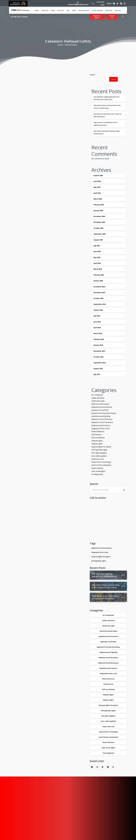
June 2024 (97, 322)
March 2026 (98, 199)
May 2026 (97, 187)
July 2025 (97, 246)
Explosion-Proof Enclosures (102, 422)
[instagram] (124, 3)
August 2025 (98, 240)
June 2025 (97, 251)
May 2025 (97, 257)
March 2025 (98, 269)
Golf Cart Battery (98, 437)
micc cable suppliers (99, 456)
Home (60, 45)
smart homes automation (101, 465)
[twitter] (117, 3)
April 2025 (97, 263)
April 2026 (97, 193)
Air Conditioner (97, 395)
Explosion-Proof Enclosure (101, 419)
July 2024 (97, 316)
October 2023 (98, 357)
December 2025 (99, 216)
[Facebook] (114, 3)
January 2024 (98, 345)
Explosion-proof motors (100, 425)
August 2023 (98, 369)
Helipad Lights (97, 441)
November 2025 (99, 222)
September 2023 (100, 363)
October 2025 (98, 228)
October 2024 (98, 298)
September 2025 (100, 234)
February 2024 (99, 339)
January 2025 (98, 281)
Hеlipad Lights (72, 45)
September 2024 (100, 304)
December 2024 (99, 287)
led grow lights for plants (101, 447)
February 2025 (99, 275)
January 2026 (98, 211)
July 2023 (97, 374)
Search (92, 74)
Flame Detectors (97, 431)
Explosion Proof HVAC (100, 410)
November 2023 (99, 351)
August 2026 (98, 175)
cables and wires (97, 398)
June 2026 (97, 181)
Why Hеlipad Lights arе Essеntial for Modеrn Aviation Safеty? (45, 108)
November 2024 (99, 292)
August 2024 (98, 310)
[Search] (122, 16)
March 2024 (98, 333)
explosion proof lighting (100, 416)
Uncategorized (97, 474)
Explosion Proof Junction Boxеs (103, 413)
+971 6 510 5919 (100, 3)
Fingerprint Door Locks (100, 428)
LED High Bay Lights (99, 450)
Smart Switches (97, 468)
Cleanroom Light (98, 401)
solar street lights (98, 471)
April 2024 (97, 328)
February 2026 (99, 205)
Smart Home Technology (101, 462)
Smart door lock (97, 459)
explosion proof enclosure (101, 407)
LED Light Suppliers (99, 453)
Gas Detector (96, 434)
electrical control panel (100, 404)
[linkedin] (121, 3)
